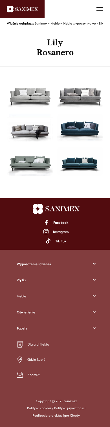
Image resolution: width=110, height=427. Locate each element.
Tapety (22, 328)
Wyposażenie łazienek (34, 264)
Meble (21, 296)
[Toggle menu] (99, 9)
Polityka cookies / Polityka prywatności (56, 408)
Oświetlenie (26, 312)
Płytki (21, 280)
